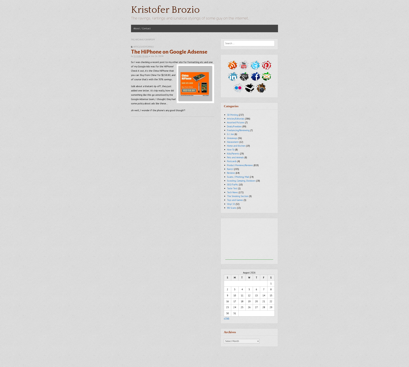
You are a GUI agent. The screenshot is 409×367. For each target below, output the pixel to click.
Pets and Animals (235, 157)
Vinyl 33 (231, 204)
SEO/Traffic (232, 184)
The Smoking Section (237, 196)
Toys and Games (235, 200)
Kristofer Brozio (165, 10)
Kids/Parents (233, 153)
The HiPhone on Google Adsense (169, 52)
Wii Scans (231, 207)
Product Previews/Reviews (240, 165)
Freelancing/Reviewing (238, 130)
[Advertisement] (249, 240)
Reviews (231, 172)
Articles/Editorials (143, 46)
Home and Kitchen (236, 145)
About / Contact (142, 28)
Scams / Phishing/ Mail (238, 176)
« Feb (226, 318)
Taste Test (232, 188)
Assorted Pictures (235, 122)
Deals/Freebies (234, 126)
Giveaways (232, 138)
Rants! (230, 169)
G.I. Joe (230, 134)
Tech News (232, 192)
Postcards (232, 161)
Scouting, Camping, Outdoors (241, 180)
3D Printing (232, 114)
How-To (231, 149)
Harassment (233, 141)
